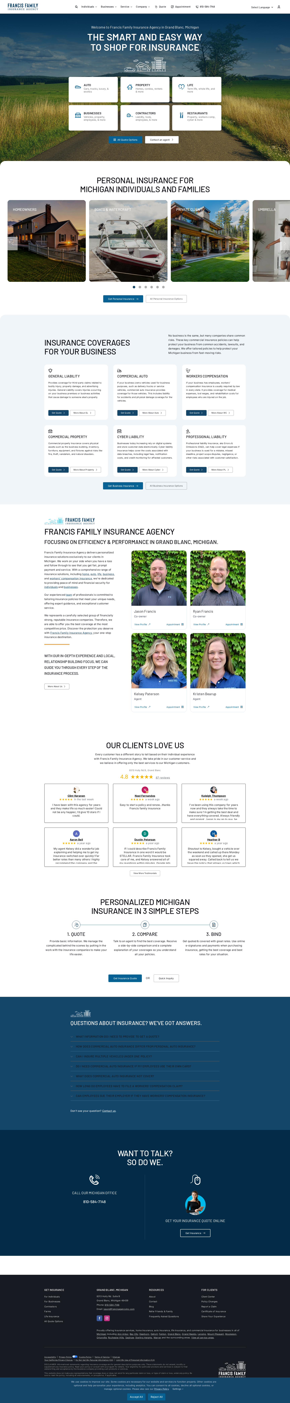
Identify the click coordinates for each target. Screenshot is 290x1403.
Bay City (134, 1334)
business (108, 574)
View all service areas (202, 1337)
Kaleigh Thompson (218, 796)
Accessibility (50, 1357)
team (69, 594)
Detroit (154, 1334)
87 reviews (163, 777)
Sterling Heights (143, 1337)
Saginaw (129, 1337)
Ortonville (102, 1337)
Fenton (162, 1334)
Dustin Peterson (149, 840)
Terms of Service (102, 1357)
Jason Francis (145, 611)
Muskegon (230, 1334)
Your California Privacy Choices (58, 1360)
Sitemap (116, 1357)
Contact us (109, 1110)
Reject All (157, 1396)
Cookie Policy (85, 1357)
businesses (71, 587)
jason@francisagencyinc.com (119, 1309)
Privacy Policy (65, 1357)
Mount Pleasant (215, 1334)
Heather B (218, 840)
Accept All (136, 1396)
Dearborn (144, 1334)
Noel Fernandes (149, 796)
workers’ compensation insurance (71, 578)
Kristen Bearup (204, 694)
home (85, 574)
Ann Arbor (122, 1334)
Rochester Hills (116, 1337)
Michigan (101, 1334)
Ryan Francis (203, 611)
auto (93, 574)
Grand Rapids (189, 1334)
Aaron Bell (81, 840)
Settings (177, 1389)
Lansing (202, 1334)
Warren (157, 1337)
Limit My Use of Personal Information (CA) (135, 1360)
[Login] (279, 6)
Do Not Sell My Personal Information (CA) (94, 1360)
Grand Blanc (174, 1334)
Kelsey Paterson (146, 694)
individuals (51, 587)
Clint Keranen (81, 796)
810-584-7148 (94, 1201)
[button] (76, 6)
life (100, 574)
